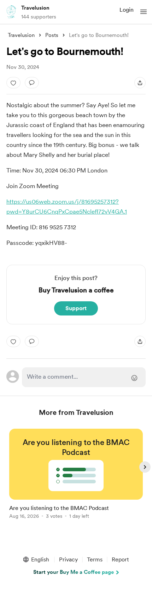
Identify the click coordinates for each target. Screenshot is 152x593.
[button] (143, 11)
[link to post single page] (76, 475)
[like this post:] (13, 82)
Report (120, 559)
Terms (95, 559)
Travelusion (35, 8)
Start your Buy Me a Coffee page (73, 572)
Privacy (68, 559)
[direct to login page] (84, 377)
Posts (51, 35)
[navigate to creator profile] (11, 12)
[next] (145, 467)
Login (126, 9)
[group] (76, 478)
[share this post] (140, 82)
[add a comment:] (32, 82)
